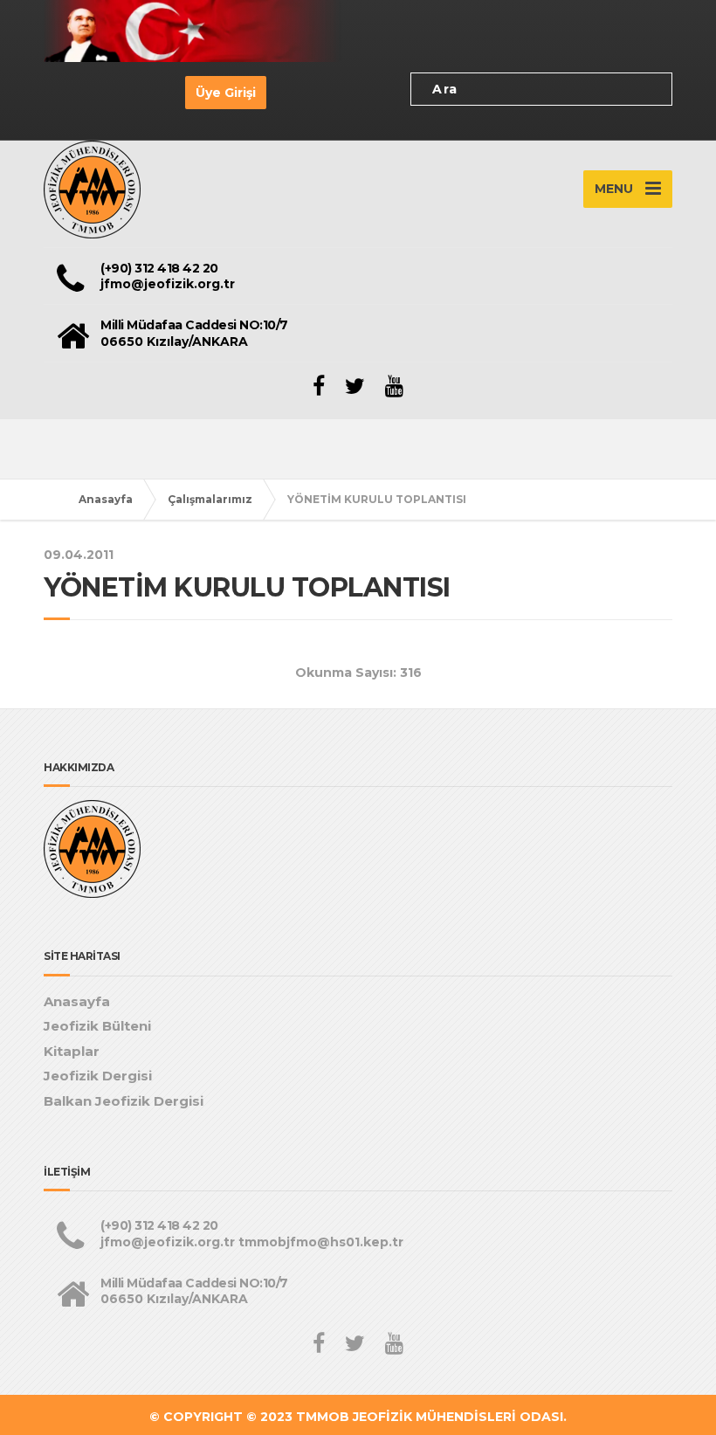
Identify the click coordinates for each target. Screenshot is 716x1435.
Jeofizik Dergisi (98, 1075)
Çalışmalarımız (210, 499)
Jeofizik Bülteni (97, 1026)
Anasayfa (106, 499)
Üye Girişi (226, 92)
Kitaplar (72, 1051)
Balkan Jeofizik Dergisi (123, 1101)
